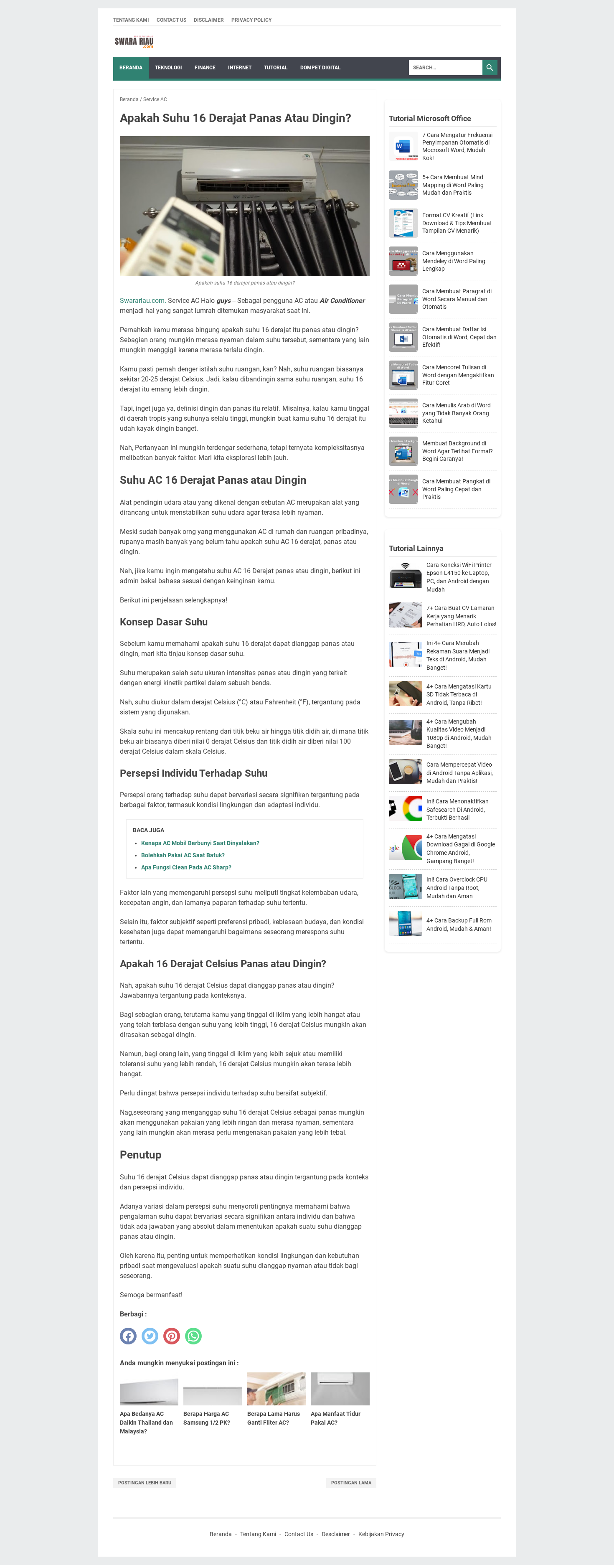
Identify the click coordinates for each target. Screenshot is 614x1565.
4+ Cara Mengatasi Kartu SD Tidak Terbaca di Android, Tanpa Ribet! (459, 694)
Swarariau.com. (143, 301)
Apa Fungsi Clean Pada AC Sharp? (186, 867)
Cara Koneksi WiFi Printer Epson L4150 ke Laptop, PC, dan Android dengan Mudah (459, 577)
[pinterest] (171, 1336)
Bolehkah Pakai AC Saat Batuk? (183, 855)
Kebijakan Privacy (381, 1534)
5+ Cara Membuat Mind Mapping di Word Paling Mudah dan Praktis (453, 185)
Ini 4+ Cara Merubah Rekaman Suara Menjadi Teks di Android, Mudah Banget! (458, 655)
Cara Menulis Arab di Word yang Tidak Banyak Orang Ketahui (456, 413)
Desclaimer (336, 1534)
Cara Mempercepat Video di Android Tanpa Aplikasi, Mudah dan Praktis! (459, 772)
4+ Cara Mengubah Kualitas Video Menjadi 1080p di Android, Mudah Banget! (459, 733)
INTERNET (239, 68)
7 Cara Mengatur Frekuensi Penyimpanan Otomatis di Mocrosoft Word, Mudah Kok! (457, 146)
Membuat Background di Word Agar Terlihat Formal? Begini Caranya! (457, 451)
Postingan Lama (351, 1483)
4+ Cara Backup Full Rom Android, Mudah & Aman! (459, 924)
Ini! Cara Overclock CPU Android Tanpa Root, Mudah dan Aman (456, 887)
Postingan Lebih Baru (144, 1483)
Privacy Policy (251, 20)
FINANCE (205, 68)
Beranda (130, 68)
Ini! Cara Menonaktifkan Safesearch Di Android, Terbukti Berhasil (457, 809)
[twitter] (150, 1336)
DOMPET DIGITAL (320, 68)
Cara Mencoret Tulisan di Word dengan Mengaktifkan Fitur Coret (458, 375)
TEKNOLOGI (168, 68)
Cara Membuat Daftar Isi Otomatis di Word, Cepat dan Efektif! (459, 337)
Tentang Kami (131, 20)
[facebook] (128, 1336)
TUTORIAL (276, 68)
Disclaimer (209, 20)
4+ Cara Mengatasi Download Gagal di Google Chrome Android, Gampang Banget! (460, 848)
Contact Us (171, 20)
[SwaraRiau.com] (134, 41)
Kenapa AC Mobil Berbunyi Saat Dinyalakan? (200, 843)
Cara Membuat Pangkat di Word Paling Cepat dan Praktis (456, 489)
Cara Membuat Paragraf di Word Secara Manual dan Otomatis (457, 299)
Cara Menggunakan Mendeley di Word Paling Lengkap (453, 261)
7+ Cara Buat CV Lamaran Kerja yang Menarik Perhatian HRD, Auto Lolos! (461, 616)
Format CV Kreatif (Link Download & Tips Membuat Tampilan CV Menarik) (457, 223)
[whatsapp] (193, 1336)
